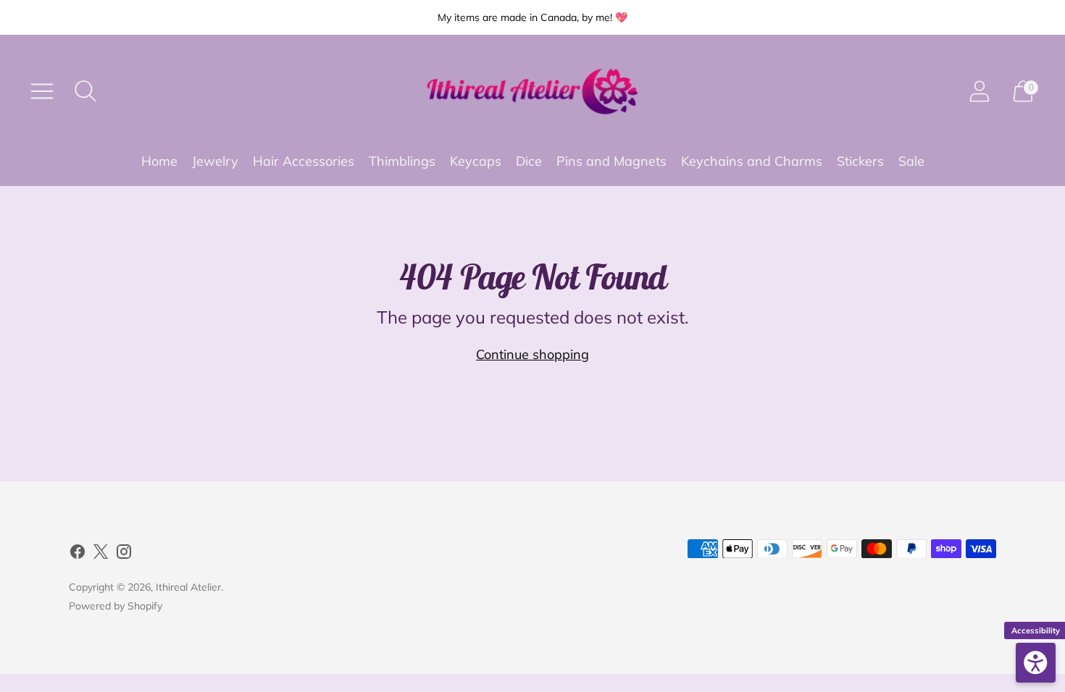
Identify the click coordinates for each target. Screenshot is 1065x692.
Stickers (860, 161)
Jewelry (215, 161)
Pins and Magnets (611, 161)
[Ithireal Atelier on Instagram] (124, 554)
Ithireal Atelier (188, 587)
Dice (529, 161)
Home (159, 161)
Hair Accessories (303, 161)
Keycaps (475, 161)
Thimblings (402, 161)
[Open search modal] (85, 91)
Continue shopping (532, 354)
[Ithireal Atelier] (532, 91)
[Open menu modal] (42, 91)
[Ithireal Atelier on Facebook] (77, 554)
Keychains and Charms (751, 161)
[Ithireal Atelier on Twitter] (100, 554)
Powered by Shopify (115, 605)
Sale (911, 161)
